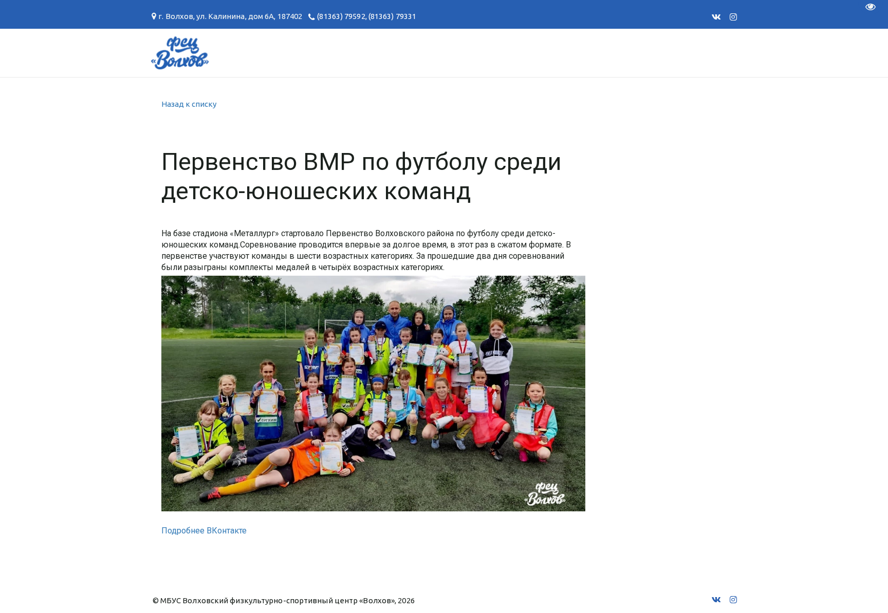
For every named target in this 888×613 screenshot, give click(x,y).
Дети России (643, 52)
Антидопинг (448, 52)
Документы (289, 52)
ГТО (230, 52)
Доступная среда (545, 52)
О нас (58, 52)
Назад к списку (188, 104)
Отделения (121, 52)
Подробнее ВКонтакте (204, 530)
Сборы (184, 52)
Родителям (368, 52)
